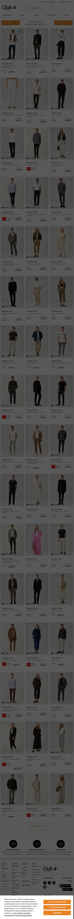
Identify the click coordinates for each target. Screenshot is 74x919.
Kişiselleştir (57, 913)
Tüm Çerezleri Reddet (57, 907)
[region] (36, 907)
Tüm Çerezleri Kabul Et (57, 902)
